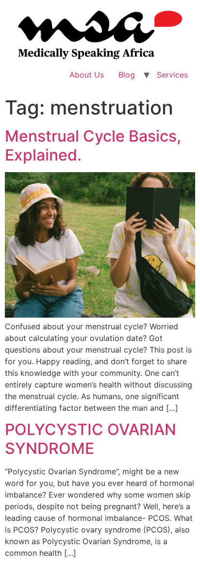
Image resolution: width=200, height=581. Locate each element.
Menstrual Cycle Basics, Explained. (93, 145)
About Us (86, 75)
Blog (126, 75)
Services (172, 75)
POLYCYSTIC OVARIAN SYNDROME (90, 438)
